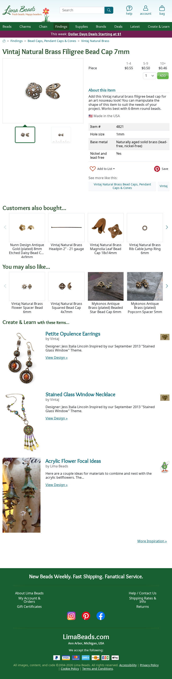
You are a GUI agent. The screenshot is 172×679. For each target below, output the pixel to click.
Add (163, 76)
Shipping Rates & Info (142, 600)
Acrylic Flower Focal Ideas (73, 460)
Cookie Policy (70, 669)
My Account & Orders (29, 600)
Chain (43, 26)
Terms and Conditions (97, 669)
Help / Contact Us (142, 593)
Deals (118, 26)
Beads (7, 26)
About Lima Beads (29, 593)
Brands (101, 26)
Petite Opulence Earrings (73, 333)
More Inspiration (152, 541)
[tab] (25, 135)
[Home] (4, 41)
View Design (57, 357)
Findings (61, 26)
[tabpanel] (43, 91)
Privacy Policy (149, 665)
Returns (142, 606)
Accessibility (128, 665)
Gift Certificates (29, 606)
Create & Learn (158, 26)
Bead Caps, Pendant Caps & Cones (52, 41)
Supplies (81, 26)
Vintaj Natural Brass (95, 41)
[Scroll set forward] (166, 227)
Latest (135, 26)
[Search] (108, 10)
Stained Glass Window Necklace (80, 394)
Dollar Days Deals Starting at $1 (94, 34)
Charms (25, 26)
